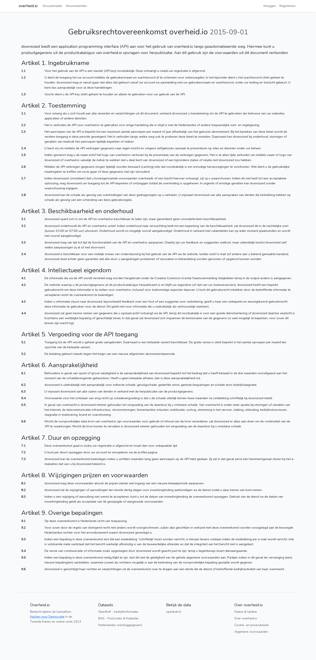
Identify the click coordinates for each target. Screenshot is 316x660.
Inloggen (270, 6)
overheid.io (28, 5)
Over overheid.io (245, 618)
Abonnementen (76, 6)
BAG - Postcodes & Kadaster (118, 618)
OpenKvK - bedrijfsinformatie (118, 611)
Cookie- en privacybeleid (251, 625)
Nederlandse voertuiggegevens (120, 625)
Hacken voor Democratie (47, 616)
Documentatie (52, 6)
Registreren (287, 6)
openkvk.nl (173, 611)
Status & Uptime (245, 611)
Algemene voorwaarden (251, 631)
